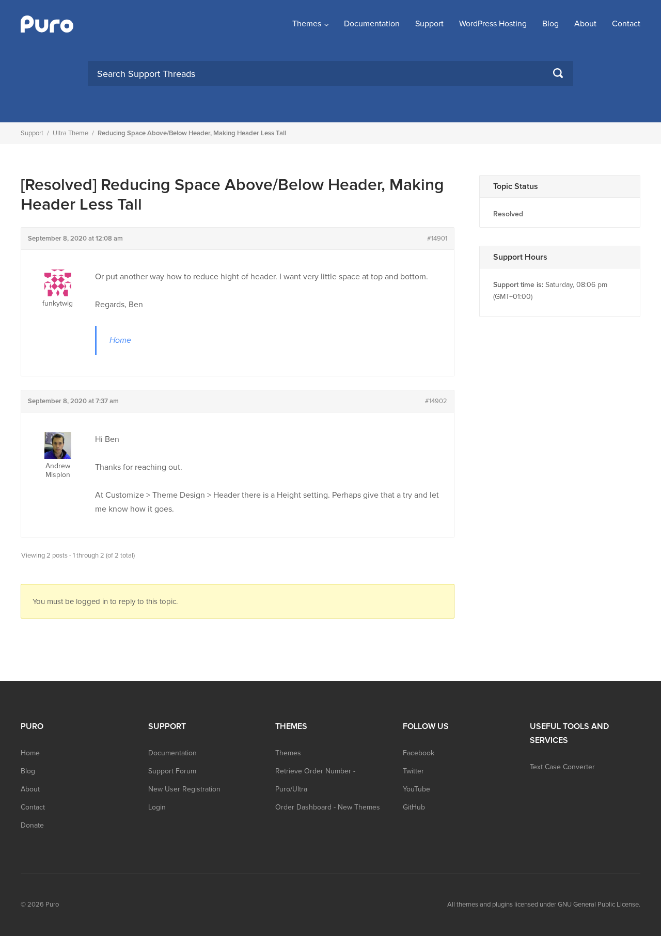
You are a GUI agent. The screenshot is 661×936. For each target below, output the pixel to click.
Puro (52, 904)
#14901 (437, 238)
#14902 (436, 401)
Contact (626, 24)
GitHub (414, 807)
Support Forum (172, 771)
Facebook (418, 753)
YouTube (416, 789)
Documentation (372, 24)
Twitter (413, 771)
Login (157, 807)
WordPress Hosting (493, 24)
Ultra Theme (70, 133)
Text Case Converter (562, 767)
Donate (32, 825)
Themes (306, 24)
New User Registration (184, 789)
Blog (550, 24)
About (585, 24)
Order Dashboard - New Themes (327, 807)
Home (120, 340)
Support (429, 24)
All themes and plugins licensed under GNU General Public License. (543, 904)
